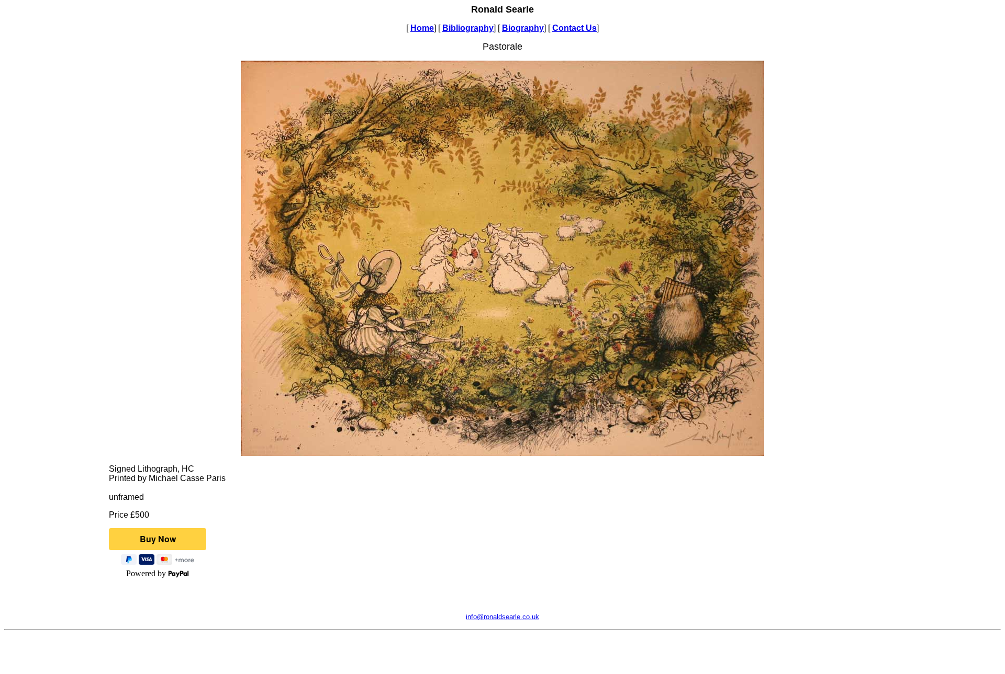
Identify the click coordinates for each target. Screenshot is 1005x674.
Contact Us (574, 28)
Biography (523, 28)
